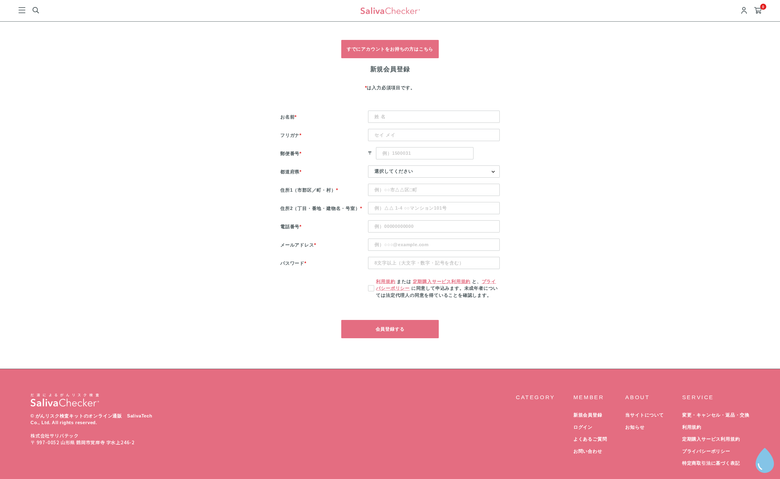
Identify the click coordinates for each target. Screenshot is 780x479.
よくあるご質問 (590, 439)
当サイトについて (644, 414)
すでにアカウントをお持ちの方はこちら (390, 48)
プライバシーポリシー (706, 451)
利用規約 (385, 281)
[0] (758, 11)
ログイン (583, 427)
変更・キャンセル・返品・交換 (716, 414)
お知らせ (634, 427)
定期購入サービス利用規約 (442, 281)
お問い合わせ (587, 451)
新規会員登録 (587, 414)
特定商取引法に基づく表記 (711, 463)
